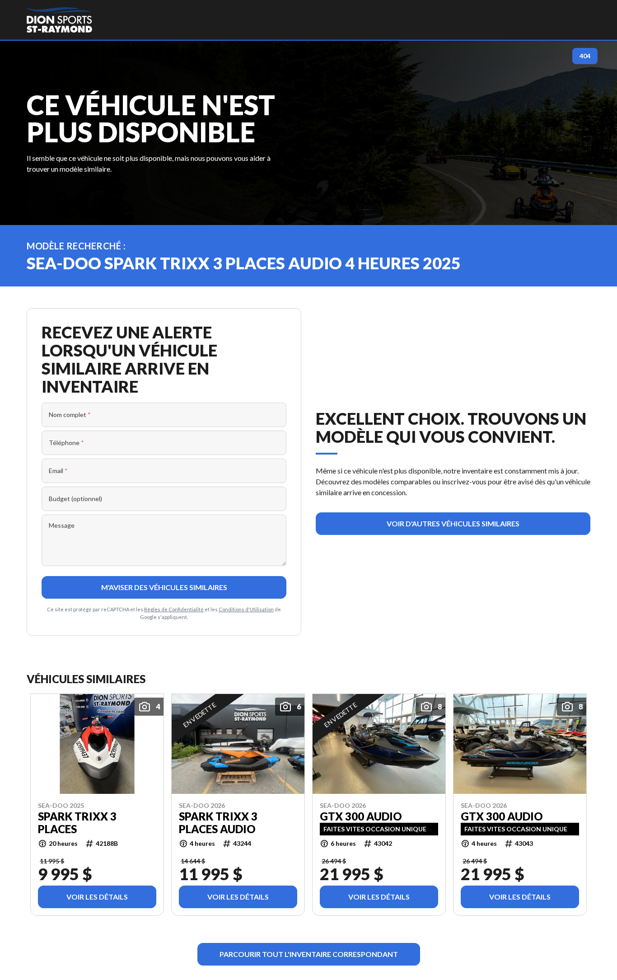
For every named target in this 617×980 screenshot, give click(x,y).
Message (62, 525)
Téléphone (66, 442)
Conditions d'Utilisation (246, 609)
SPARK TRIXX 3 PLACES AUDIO (218, 822)
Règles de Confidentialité (174, 609)
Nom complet (70, 414)
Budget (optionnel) (75, 498)
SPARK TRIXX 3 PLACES (77, 822)
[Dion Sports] (59, 20)
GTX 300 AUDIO (361, 816)
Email (58, 470)
